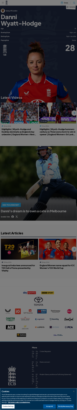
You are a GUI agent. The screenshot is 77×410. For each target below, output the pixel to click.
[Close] (74, 391)
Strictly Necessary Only (65, 406)
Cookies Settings (8, 406)
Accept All (49, 406)
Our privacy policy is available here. (19, 402)
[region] (38, 399)
